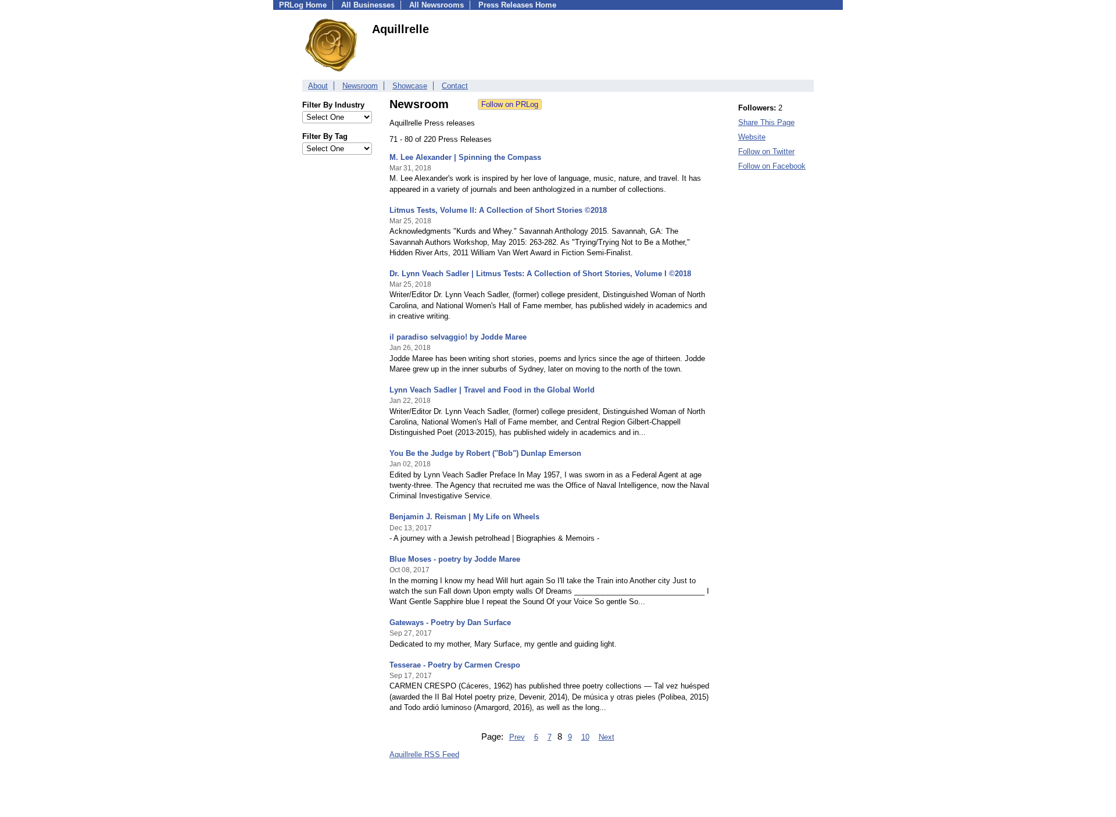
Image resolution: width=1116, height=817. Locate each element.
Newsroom (360, 85)
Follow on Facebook (772, 166)
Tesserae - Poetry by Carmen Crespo (454, 665)
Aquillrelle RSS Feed (424, 754)
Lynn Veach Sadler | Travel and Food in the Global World (492, 390)
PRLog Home (303, 5)
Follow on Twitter (766, 151)
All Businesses (368, 5)
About (318, 85)
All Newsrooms (436, 5)
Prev (517, 737)
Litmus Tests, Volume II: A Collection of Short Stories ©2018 (498, 210)
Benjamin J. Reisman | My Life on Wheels (464, 516)
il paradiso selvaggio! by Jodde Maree (458, 337)
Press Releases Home (517, 5)
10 (585, 737)
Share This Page (766, 122)
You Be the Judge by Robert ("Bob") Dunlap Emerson (485, 453)
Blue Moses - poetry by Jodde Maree (454, 559)
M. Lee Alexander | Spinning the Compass (465, 157)
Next (606, 737)
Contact (455, 85)
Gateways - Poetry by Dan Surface (450, 622)
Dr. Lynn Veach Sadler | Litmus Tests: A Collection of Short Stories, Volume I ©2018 (540, 273)
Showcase (409, 85)
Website (752, 137)
